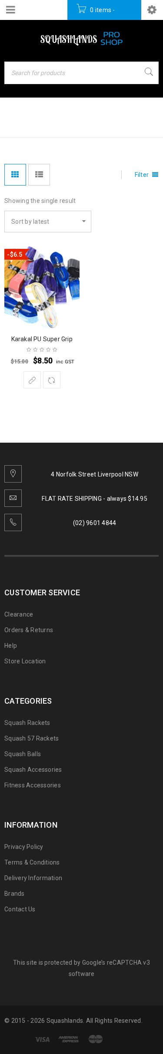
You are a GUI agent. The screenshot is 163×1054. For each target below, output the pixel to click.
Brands (14, 893)
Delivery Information (33, 878)
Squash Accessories (33, 769)
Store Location (25, 661)
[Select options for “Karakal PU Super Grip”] (32, 379)
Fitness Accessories (32, 785)
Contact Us (20, 909)
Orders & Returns (28, 630)
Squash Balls (22, 754)
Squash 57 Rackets (31, 738)
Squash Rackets (27, 722)
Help (10, 645)
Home (15, 124)
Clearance (18, 614)
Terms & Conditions (32, 862)
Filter (142, 174)
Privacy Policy (23, 846)
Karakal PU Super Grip (42, 339)
